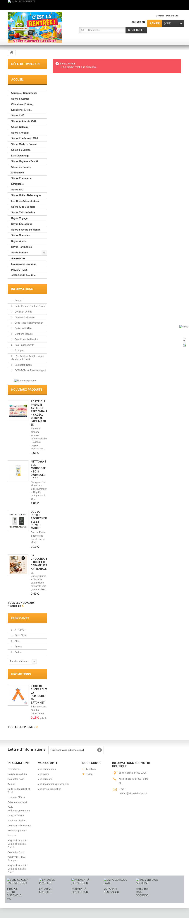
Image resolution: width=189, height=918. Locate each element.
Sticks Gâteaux (19, 127)
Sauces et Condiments (24, 93)
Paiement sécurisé (24, 317)
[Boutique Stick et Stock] (35, 27)
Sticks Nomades (20, 235)
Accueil (18, 300)
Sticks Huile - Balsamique (26, 195)
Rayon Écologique (21, 224)
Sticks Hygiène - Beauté (24, 161)
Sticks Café (17, 115)
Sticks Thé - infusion (23, 212)
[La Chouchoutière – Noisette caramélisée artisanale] (18, 564)
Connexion (138, 22)
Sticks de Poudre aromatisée (21, 170)
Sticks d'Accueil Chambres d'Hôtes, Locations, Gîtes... (22, 104)
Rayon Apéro (18, 241)
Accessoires (18, 258)
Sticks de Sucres (20, 150)
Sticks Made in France (24, 144)
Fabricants (20, 618)
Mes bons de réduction (49, 789)
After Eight (20, 635)
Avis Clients (178, 343)
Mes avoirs (43, 774)
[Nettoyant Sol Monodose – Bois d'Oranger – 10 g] (18, 470)
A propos (19, 350)
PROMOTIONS (19, 269)
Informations (22, 289)
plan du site (172, 16)
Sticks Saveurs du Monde (25, 229)
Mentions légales (23, 333)
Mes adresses (45, 779)
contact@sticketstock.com (133, 793)
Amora (18, 646)
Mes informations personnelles (54, 784)
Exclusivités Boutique (23, 264)
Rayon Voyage (19, 218)
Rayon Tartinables (21, 246)
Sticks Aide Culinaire (23, 206)
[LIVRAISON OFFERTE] (94, 5)
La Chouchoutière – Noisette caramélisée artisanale (42, 562)
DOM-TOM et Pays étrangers (30, 370)
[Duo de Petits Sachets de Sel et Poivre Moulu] (18, 521)
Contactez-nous (16, 779)
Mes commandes (47, 769)
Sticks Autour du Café (23, 121)
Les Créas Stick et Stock (25, 201)
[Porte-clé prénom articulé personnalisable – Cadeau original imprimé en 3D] (18, 410)
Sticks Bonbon (19, 252)
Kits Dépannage (20, 155)
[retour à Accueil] (11, 52)
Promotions (21, 674)
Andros (18, 652)
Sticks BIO (17, 189)
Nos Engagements (24, 345)
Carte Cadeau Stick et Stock (29, 306)
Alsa (16, 641)
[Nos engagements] (25, 380)
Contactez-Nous (23, 365)
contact (160, 16)
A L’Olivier (19, 630)
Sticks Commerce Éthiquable (21, 181)
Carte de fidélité (22, 328)
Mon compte (48, 763)
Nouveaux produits (26, 389)
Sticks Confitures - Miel (24, 138)
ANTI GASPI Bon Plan (23, 275)
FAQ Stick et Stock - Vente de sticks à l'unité (17, 844)
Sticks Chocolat (20, 132)
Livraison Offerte (23, 311)
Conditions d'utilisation (26, 339)
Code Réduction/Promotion (28, 322)
